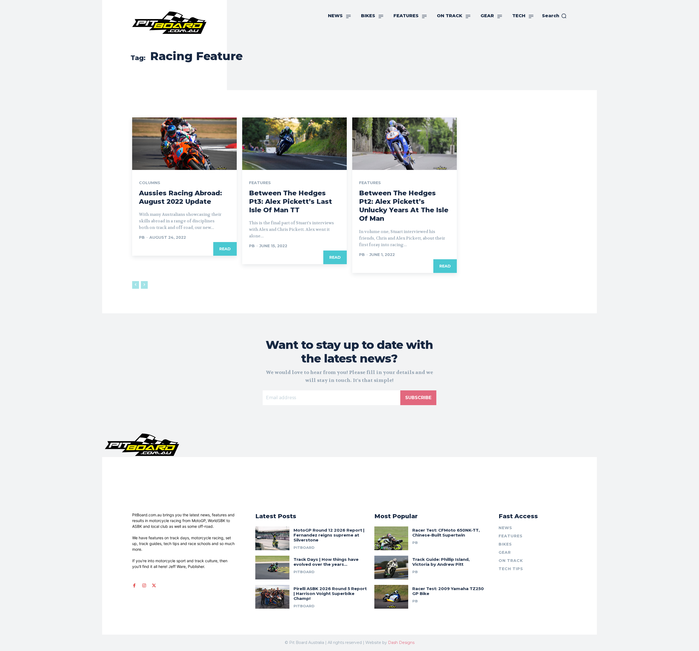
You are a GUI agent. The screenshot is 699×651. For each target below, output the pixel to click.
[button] (554, 16)
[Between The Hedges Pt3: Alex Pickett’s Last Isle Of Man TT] (294, 143)
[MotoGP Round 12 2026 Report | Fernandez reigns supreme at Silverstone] (272, 538)
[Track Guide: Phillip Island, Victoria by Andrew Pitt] (391, 567)
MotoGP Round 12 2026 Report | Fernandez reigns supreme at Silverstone (329, 535)
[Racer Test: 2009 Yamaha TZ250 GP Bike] (391, 597)
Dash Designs (401, 642)
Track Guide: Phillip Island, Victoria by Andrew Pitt (441, 562)
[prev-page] (135, 285)
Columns (149, 183)
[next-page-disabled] (144, 285)
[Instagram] (144, 585)
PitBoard (304, 547)
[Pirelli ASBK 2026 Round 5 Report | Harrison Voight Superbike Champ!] (272, 597)
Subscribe (418, 397)
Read (225, 248)
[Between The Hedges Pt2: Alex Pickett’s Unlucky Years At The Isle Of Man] (404, 143)
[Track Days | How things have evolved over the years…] (272, 567)
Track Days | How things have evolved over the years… (326, 562)
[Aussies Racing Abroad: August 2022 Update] (184, 143)
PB (142, 237)
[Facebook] (134, 585)
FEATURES (260, 183)
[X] (154, 585)
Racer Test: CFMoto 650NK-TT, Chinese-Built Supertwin (446, 533)
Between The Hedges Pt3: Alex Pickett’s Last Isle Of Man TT (290, 201)
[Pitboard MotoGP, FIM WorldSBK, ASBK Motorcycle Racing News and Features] (181, 22)
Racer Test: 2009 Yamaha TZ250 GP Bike (448, 591)
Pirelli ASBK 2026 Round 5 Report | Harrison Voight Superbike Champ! (330, 593)
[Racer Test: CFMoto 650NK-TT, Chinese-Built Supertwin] (391, 538)
